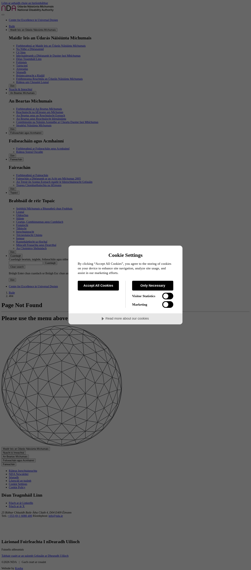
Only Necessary (152, 285)
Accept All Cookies (98, 285)
